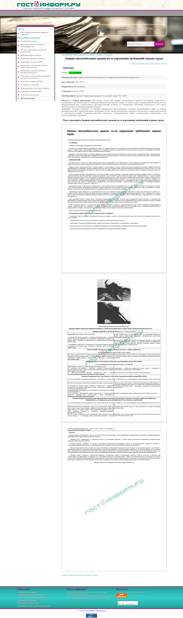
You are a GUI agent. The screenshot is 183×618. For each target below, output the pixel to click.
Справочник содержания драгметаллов (31, 595)
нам (77, 596)
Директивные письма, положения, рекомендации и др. (32, 45)
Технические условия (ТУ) (30, 85)
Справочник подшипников (27, 600)
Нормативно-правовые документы (33, 59)
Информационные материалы (31, 55)
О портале (23, 13)
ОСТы (50, 13)
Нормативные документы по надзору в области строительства (34, 66)
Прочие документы (105, 55)
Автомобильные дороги (29, 41)
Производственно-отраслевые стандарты (35, 88)
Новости (64, 13)
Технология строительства (30, 95)
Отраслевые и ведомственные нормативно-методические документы (36, 77)
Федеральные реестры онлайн (28, 603)
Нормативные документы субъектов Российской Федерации (33, 72)
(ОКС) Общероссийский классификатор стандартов (34, 33)
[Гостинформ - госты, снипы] (49, 6)
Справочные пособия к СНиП (31, 91)
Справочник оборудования (27, 592)
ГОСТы (32, 13)
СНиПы (41, 13)
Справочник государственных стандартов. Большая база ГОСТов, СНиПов (48, 8)
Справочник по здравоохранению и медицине (34, 606)
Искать (159, 44)
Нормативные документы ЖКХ (32, 62)
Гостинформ (67, 55)
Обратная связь (78, 13)
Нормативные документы (84, 55)
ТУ (57, 13)
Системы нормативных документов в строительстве (34, 51)
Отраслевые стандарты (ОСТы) (31, 81)
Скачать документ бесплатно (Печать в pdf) (148, 64)
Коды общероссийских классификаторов (32, 598)
